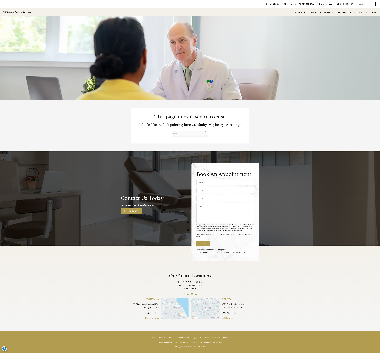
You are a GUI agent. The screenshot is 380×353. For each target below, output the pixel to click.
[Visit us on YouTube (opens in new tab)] (274, 4)
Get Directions (152, 318)
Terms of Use (197, 347)
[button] (307, 13)
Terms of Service (247, 234)
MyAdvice (218, 342)
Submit (203, 244)
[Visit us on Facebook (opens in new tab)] (266, 4)
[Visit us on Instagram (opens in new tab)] (270, 4)
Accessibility (175, 347)
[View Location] (285, 4)
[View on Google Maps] (175, 308)
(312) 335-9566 (152, 312)
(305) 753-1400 (228, 312)
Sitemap (206, 347)
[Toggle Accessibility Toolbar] (4, 348)
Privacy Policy (234, 234)
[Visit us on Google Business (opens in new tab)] (278, 4)
